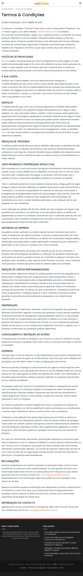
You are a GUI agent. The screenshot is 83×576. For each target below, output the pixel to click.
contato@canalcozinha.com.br (55, 475)
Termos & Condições (36, 568)
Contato (22, 568)
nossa (6, 61)
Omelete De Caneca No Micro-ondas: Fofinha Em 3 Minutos (60, 544)
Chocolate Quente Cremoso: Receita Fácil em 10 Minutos (62, 533)
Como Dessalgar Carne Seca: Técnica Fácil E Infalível (62, 554)
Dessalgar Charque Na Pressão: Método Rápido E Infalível (61, 549)
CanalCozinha (7, 9)
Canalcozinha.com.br (47, 31)
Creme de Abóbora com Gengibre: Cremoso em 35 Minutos (59, 538)
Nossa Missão (51, 568)
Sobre (61, 568)
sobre (4, 132)
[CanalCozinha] (41, 3)
